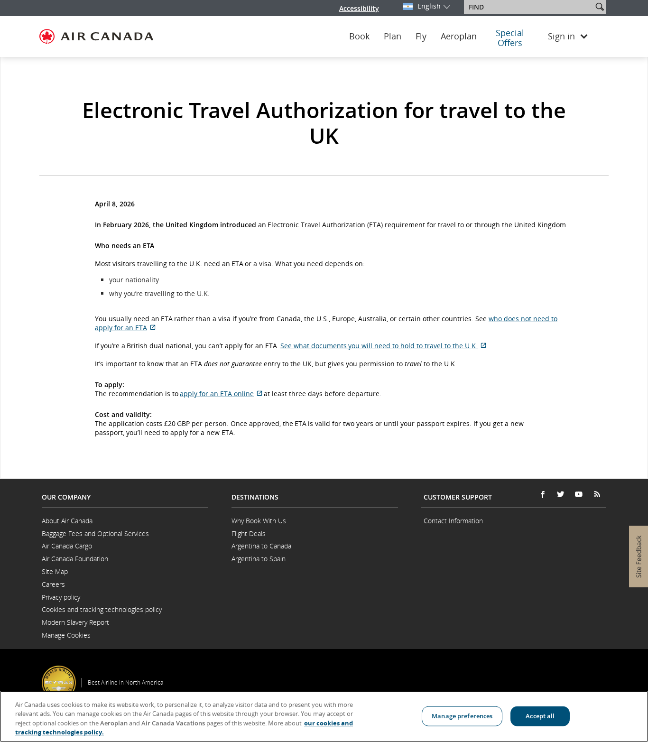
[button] (599, 6)
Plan (392, 36)
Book (359, 36)
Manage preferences (462, 716)
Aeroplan (459, 36)
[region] (324, 716)
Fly (421, 36)
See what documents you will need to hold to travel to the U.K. (383, 345)
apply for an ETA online (221, 393)
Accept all (540, 716)
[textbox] (529, 7)
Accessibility (359, 8)
